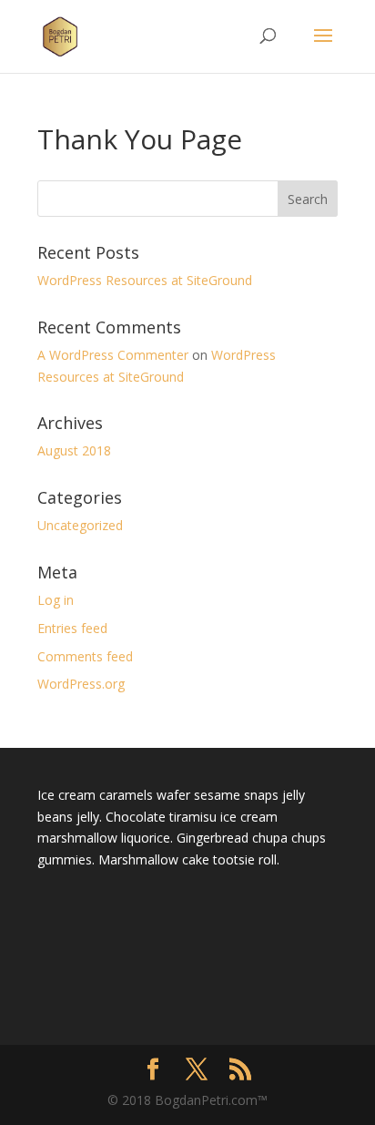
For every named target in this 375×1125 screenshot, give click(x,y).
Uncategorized (80, 525)
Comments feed (85, 656)
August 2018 (74, 450)
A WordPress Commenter (112, 354)
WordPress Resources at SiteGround (144, 280)
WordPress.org (81, 683)
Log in (55, 600)
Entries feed (72, 628)
